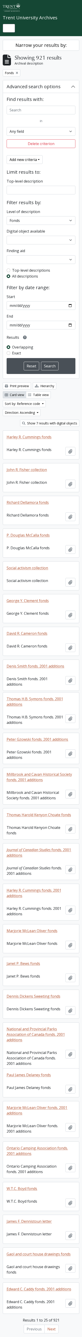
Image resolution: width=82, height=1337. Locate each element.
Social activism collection (27, 567)
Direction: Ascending (20, 412)
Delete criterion (41, 143)
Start (11, 296)
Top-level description (25, 181)
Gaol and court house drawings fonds (39, 1254)
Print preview (19, 386)
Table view (40, 395)
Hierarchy (46, 386)
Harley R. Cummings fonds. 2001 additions (34, 893)
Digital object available (26, 231)
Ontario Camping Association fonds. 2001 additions (37, 1151)
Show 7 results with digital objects (51, 423)
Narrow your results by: (41, 45)
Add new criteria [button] (23, 159)
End (10, 316)
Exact (16, 353)
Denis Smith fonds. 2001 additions (35, 666)
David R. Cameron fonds (27, 633)
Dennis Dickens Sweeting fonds (33, 996)
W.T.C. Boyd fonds (22, 1188)
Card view (16, 395)
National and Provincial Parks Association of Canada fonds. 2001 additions (36, 1034)
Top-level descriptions (31, 270)
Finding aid (16, 250)
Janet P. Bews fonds (23, 963)
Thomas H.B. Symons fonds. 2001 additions (35, 701)
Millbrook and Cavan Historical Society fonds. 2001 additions (39, 777)
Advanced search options (34, 86)
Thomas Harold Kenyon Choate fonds (39, 814)
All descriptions (25, 276)
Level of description (23, 211)
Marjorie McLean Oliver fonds (32, 930)
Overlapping (22, 347)
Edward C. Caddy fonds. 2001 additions (39, 1289)
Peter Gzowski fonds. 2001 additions (37, 739)
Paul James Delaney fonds (29, 1074)
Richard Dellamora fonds (28, 502)
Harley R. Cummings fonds (29, 436)
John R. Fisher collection (27, 469)
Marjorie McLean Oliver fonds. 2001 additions (37, 1110)
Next (51, 1329)
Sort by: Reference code (23, 403)
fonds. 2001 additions (39, 852)
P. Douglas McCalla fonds (28, 535)
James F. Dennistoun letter (29, 1221)
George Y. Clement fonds (28, 600)
